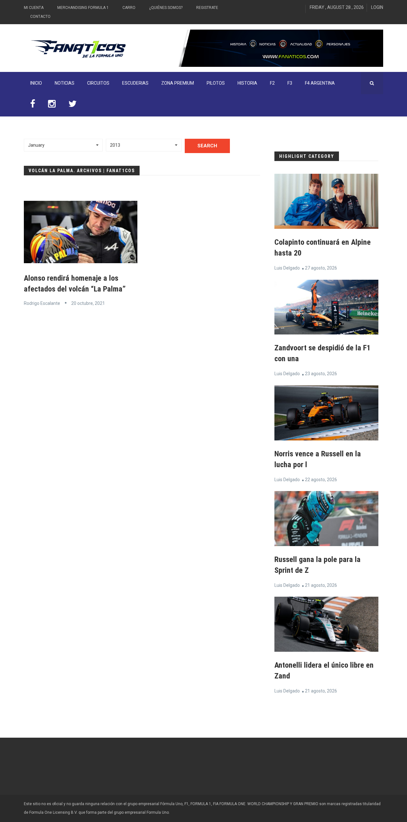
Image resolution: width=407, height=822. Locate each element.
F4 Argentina (320, 83)
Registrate (207, 7)
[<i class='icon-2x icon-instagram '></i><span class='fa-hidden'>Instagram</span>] (52, 105)
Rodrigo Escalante (42, 303)
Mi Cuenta (34, 7)
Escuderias (135, 83)
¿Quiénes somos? (166, 7)
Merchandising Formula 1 (83, 7)
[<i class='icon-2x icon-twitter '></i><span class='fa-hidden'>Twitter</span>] (72, 105)
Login (377, 7)
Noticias (64, 83)
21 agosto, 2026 (321, 585)
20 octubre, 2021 (88, 303)
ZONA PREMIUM (177, 83)
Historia (247, 83)
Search (207, 146)
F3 (289, 83)
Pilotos (216, 83)
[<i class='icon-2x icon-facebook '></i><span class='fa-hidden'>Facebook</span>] (33, 105)
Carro (128, 7)
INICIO (36, 83)
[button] (63, 145)
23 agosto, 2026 (321, 373)
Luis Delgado (287, 267)
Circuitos (98, 83)
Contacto (40, 16)
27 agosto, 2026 (321, 267)
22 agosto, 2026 (321, 479)
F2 (272, 83)
